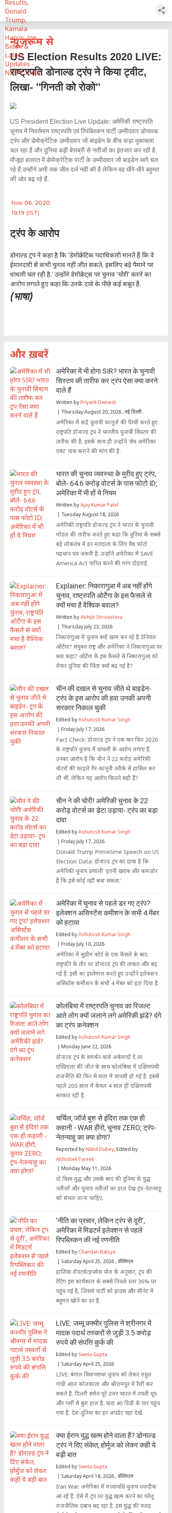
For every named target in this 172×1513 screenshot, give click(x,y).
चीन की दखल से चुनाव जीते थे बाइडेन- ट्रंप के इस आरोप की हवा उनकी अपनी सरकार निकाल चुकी (103, 698)
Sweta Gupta (92, 1354)
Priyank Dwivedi (98, 402)
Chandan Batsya (97, 1251)
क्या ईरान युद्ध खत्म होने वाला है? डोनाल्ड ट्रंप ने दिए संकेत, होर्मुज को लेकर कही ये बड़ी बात (106, 1445)
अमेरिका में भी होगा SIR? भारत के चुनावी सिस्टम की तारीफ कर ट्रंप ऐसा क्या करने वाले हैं (107, 380)
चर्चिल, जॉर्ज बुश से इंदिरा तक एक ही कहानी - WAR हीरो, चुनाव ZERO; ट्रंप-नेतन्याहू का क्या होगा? (106, 1127)
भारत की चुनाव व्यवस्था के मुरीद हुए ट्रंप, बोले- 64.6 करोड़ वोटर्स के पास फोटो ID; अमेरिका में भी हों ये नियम (106, 483)
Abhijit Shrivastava (101, 617)
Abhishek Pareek (75, 1159)
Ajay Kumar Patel (99, 504)
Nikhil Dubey (100, 1149)
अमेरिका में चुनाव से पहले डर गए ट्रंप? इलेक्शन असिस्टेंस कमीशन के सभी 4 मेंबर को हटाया (107, 913)
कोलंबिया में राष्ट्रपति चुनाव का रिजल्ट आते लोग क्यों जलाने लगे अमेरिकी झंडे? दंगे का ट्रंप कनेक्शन (108, 1015)
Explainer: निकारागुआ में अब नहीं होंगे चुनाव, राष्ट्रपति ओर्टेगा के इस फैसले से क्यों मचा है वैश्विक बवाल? (104, 595)
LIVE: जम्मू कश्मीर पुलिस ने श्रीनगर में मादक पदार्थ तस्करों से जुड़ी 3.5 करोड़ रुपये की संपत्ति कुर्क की (103, 1333)
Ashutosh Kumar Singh (104, 719)
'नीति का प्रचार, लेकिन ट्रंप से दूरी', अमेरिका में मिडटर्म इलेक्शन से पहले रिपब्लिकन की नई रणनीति (100, 1230)
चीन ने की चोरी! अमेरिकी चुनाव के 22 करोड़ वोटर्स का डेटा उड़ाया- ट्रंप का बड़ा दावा (107, 810)
